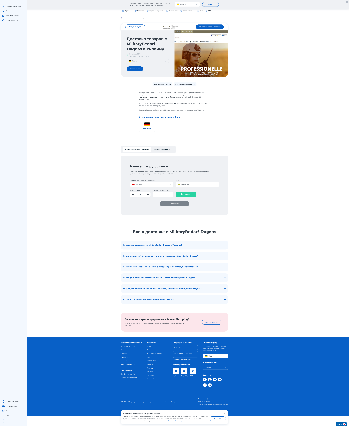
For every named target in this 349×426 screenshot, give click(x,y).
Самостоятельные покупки (209, 27)
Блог (201, 11)
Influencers (151, 375)
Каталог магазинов (154, 353)
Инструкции (152, 364)
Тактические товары (162, 84)
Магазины (140, 11)
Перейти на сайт (135, 68)
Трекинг (124, 353)
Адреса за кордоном (156, 11)
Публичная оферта (204, 401)
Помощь (150, 368)
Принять (217, 419)
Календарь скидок (128, 364)
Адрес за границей (128, 346)
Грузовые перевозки (129, 377)
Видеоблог (151, 361)
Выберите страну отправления (142, 180)
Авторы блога (152, 379)
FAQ (209, 11)
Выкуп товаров (126, 350)
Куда (177, 180)
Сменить (210, 4)
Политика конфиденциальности (208, 399)
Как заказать (187, 11)
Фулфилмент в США (128, 374)
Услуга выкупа (135, 27)
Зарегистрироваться (211, 322)
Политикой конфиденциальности (180, 421)
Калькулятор (173, 11)
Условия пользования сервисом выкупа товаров (213, 404)
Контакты (150, 372)
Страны (127, 11)
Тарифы (124, 361)
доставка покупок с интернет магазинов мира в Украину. (153, 402)
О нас (149, 346)
